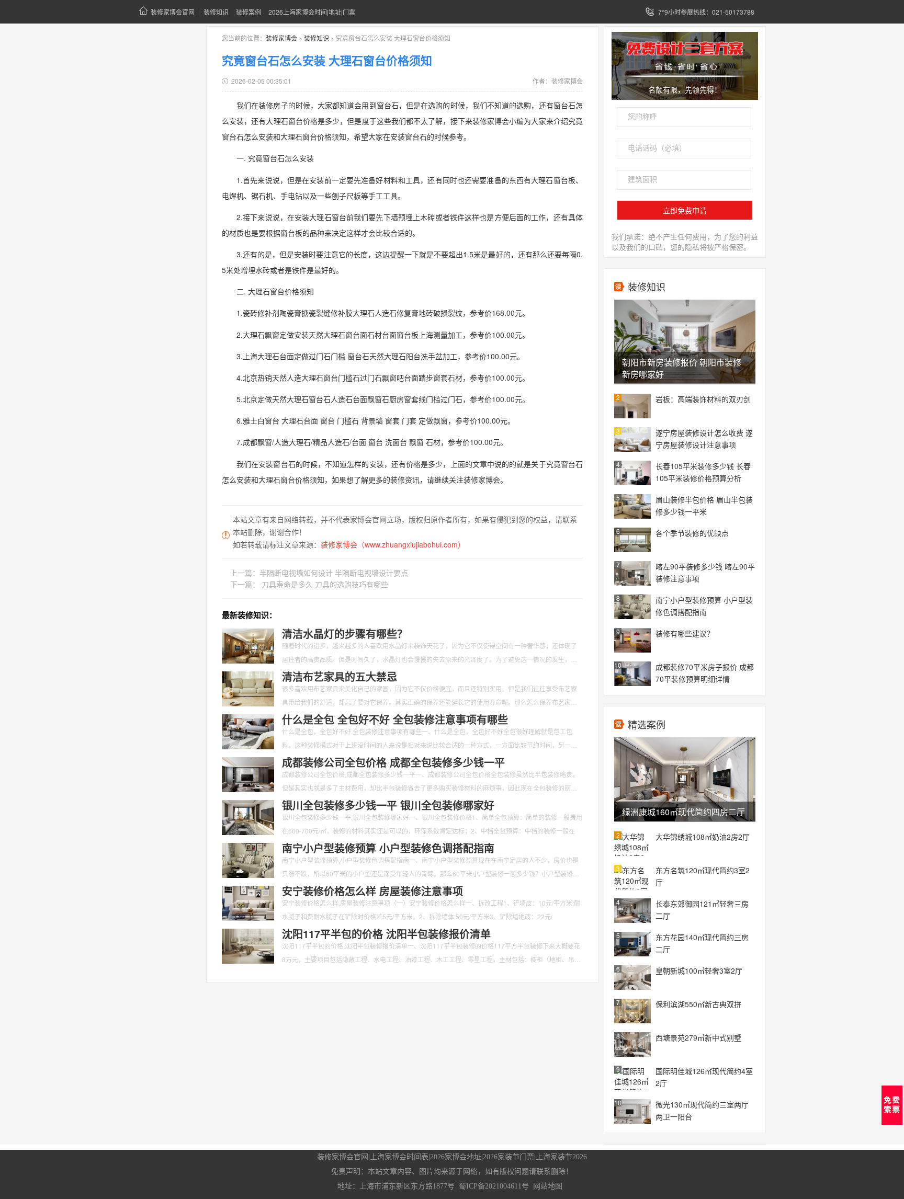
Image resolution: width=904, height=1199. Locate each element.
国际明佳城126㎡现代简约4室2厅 (704, 1077)
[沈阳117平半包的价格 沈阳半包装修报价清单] (248, 945)
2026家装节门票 (508, 1157)
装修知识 (216, 11)
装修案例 (248, 11)
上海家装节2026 (561, 1157)
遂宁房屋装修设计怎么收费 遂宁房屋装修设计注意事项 (704, 438)
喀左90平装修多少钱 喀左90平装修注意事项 (705, 572)
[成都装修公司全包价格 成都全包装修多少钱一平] (248, 773)
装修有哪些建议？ (685, 633)
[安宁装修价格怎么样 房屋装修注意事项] (248, 902)
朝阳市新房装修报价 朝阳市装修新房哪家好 (681, 368)
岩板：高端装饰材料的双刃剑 (703, 399)
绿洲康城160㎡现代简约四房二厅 (683, 812)
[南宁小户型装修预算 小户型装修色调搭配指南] (248, 859)
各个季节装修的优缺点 (692, 533)
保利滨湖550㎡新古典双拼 (698, 1004)
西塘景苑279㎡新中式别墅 (698, 1037)
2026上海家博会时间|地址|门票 (311, 11)
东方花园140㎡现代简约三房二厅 (702, 943)
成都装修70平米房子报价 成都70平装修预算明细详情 (705, 672)
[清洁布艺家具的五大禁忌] (248, 687)
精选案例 (646, 724)
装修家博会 (281, 37)
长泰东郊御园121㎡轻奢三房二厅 (702, 909)
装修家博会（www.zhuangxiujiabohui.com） (393, 544)
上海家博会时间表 (399, 1157)
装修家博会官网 (173, 11)
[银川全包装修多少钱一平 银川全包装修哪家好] (248, 816)
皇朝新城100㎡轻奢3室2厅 (699, 970)
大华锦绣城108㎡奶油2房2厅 (703, 836)
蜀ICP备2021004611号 (494, 1186)
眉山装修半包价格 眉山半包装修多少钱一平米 (704, 505)
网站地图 (547, 1186)
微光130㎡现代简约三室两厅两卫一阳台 (702, 1110)
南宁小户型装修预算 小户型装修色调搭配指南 (704, 606)
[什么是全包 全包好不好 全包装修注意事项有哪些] (248, 730)
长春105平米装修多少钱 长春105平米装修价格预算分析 (703, 472)
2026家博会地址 (455, 1157)
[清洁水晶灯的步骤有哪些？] (248, 645)
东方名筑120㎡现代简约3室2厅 (703, 876)
